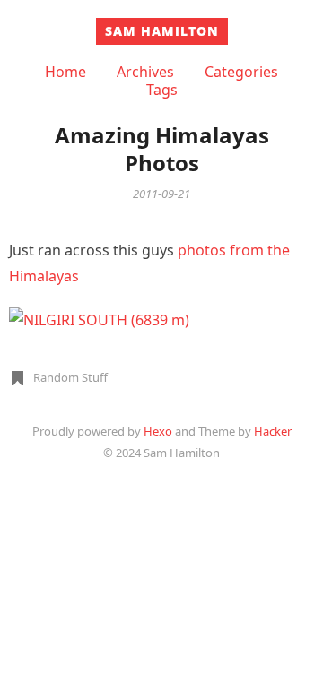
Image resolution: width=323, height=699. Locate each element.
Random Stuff (70, 377)
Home (65, 72)
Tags (162, 90)
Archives (145, 72)
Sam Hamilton (162, 30)
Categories (241, 72)
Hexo (158, 431)
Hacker (273, 431)
